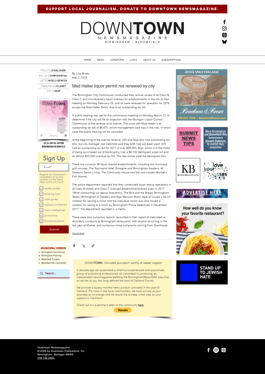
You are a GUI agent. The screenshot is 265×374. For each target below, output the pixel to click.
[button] (100, 59)
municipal (78, 233)
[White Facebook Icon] (208, 350)
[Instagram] (224, 28)
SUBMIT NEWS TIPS (188, 138)
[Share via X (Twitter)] (83, 246)
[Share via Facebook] (74, 246)
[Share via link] (93, 246)
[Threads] (224, 35)
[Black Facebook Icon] (224, 22)
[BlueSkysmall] (224, 42)
